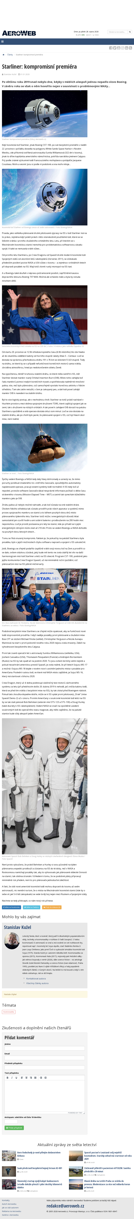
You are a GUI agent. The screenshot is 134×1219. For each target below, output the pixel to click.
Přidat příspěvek (15, 1128)
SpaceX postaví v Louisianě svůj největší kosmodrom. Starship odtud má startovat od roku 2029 (108, 1155)
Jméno (8, 1044)
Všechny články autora (37, 983)
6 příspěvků (100, 1175)
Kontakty (6, 1200)
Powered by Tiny (75, 1113)
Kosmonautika (8, 1012)
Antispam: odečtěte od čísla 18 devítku (23, 1117)
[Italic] (12, 1077)
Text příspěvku (12, 1073)
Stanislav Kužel (17, 927)
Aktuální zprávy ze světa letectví (67, 1144)
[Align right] (31, 1077)
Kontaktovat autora (36, 978)
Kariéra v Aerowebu (10, 1215)
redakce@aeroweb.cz (65, 1206)
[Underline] (16, 1077)
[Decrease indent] (41, 1077)
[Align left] (22, 1077)
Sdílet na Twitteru (32, 907)
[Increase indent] (45, 1077)
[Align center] (26, 1077)
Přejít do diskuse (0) (52, 907)
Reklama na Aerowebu (11, 1211)
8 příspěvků (33, 1191)
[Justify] (35, 1077)
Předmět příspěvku (13, 1063)
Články (10, 54)
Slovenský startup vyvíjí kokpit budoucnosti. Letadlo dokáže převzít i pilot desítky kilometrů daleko (39, 1184)
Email (7, 1053)
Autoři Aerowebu (9, 1204)
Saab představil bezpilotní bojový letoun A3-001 (39, 1168)
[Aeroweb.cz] (19, 33)
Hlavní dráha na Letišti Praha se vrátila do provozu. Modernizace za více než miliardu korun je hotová (107, 1184)
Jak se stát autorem (10, 1207)
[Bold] (7, 1077)
